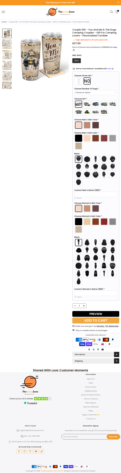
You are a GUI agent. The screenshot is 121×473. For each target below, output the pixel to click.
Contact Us (90, 419)
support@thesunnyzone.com (32, 430)
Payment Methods (90, 407)
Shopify (92, 471)
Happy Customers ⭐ (90, 415)
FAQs (91, 383)
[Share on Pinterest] (98, 349)
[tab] (7, 33)
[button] (95, 75)
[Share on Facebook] (89, 349)
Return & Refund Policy (90, 395)
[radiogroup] (95, 81)
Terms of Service (91, 399)
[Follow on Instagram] (24, 451)
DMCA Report (90, 403)
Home (4, 22)
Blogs (91, 411)
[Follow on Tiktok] (41, 451)
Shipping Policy (91, 391)
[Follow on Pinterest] (30, 451)
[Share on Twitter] (94, 349)
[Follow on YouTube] (36, 451)
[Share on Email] (103, 349)
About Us (90, 379)
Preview (95, 314)
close (3, 2)
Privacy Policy (90, 387)
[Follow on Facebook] (19, 451)
